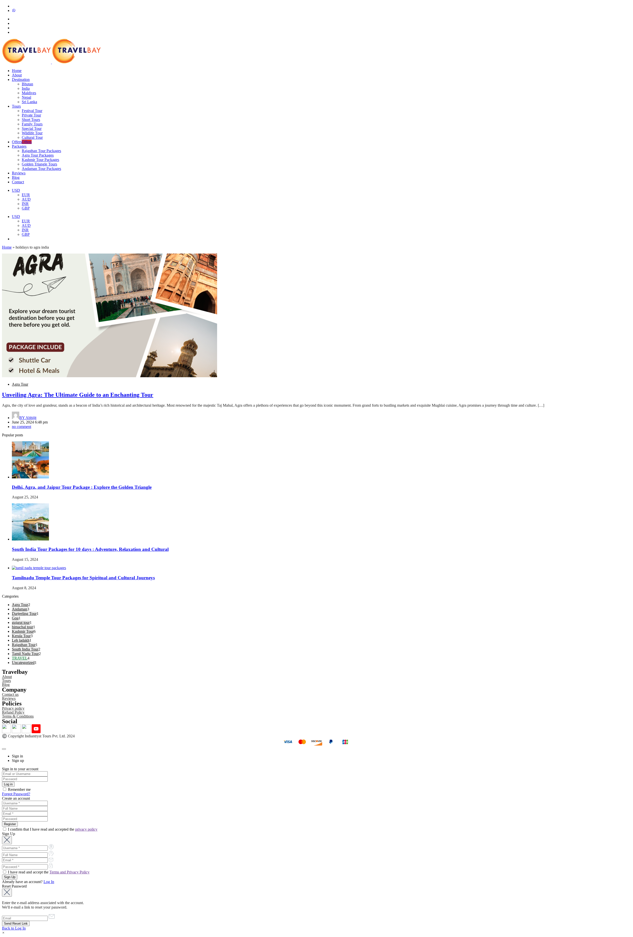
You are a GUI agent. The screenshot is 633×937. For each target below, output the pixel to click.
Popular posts (12, 435)
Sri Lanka (29, 102)
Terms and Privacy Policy (69, 872)
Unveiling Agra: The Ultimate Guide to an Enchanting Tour (77, 395)
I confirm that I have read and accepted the (52, 829)
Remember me (19, 789)
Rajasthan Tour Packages (41, 151)
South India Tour (25, 649)
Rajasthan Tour (24, 645)
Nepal (26, 97)
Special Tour (32, 128)
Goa (15, 618)
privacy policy (86, 829)
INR (25, 204)
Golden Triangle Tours (39, 164)
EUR (26, 195)
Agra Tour (20, 384)
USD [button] (16, 190)
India (26, 88)
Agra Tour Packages (38, 155)
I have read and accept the (48, 872)
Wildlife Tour (32, 133)
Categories (10, 596)
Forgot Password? (16, 794)
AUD (26, 199)
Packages (19, 146)
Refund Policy (13, 712)
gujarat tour (21, 622)
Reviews (18, 173)
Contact (18, 182)
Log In (49, 882)
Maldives (29, 93)
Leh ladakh (20, 640)
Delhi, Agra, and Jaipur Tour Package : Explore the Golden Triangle (82, 487)
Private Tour (31, 115)
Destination (21, 79)
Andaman (19, 609)
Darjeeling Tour (24, 613)
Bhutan (27, 84)
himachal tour (22, 627)
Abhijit (27, 418)
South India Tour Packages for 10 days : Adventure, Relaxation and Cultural (90, 549)
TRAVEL (19, 658)
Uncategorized (23, 662)
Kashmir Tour (23, 631)
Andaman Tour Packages (41, 168)
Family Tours (32, 124)
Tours (16, 106)
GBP (26, 208)
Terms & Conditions (18, 716)
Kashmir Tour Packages (40, 160)
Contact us (10, 694)
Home (17, 71)
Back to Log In (14, 928)
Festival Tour (32, 111)
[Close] (4, 749)
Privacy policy (13, 708)
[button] (3, 933)
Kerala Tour (21, 636)
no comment (21, 426)
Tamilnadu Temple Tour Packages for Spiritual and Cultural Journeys (83, 577)
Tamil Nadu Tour (25, 654)
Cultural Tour (32, 137)
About (17, 75)
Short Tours (31, 119)
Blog (16, 177)
